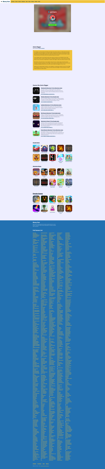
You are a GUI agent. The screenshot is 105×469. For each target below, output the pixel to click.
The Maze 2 (67, 368)
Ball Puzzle (34, 325)
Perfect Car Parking (60, 318)
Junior (27, 1)
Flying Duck (43, 413)
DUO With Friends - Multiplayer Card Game (44, 305)
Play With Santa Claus (60, 334)
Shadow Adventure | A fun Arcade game (50, 96)
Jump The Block (51, 328)
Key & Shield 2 (51, 341)
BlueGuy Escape (35, 377)
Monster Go (51, 455)
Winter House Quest (68, 435)
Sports (29, 1)
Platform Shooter (60, 332)
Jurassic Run (51, 332)
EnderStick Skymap (44, 361)
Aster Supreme (35, 299)
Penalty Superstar (60, 315)
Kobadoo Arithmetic (52, 361)
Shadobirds (59, 455)
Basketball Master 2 (36, 342)
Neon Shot (58, 265)
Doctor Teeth (43, 326)
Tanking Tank (67, 351)
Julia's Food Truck (52, 326)
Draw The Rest (43, 348)
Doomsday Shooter (44, 341)
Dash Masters (43, 311)
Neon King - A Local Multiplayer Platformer (60, 263)
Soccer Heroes (67, 265)
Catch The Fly (35, 447)
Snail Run (66, 258)
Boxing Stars (35, 401)
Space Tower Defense (68, 272)
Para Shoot (59, 307)
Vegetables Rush (68, 420)
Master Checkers (51, 415)
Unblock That (67, 410)
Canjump (34, 428)
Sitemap (47, 463)
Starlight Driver (67, 289)
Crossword (42, 280)
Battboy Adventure (36, 349)
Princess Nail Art (59, 352)
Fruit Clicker (43, 433)
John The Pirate (51, 324)
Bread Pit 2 (34, 403)
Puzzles (19, 1)
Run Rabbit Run (59, 431)
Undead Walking (67, 411)
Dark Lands (42, 309)
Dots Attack (43, 343)
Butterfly (34, 416)
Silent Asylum (67, 233)
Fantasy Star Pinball (44, 383)
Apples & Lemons (35, 296)
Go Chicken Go (51, 250)
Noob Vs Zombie (59, 284)
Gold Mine (50, 256)
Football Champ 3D (44, 417)
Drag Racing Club (43, 346)
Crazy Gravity (43, 267)
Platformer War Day (60, 333)
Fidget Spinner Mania (44, 388)
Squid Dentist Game (68, 279)
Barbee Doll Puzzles (36, 335)
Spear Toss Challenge (68, 275)
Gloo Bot (50, 249)
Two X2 (66, 403)
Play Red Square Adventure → (47, 118)
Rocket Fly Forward (60, 415)
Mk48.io (50, 452)
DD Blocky (42, 300)
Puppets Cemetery (60, 363)
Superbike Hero (67, 324)
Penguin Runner (59, 316)
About (44, 463)
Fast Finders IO (43, 385)
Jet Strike (50, 316)
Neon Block (59, 260)
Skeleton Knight (67, 238)
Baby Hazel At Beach (36, 310)
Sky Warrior (67, 241)
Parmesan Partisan (60, 310)
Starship (66, 290)
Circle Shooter (43, 239)
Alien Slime (34, 274)
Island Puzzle (51, 308)
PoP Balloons (59, 336)
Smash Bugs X (67, 255)
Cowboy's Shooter (44, 263)
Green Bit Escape (51, 262)
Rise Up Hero (59, 401)
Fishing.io (42, 397)
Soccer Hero (67, 264)
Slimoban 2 (67, 249)
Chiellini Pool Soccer (36, 454)
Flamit (42, 398)
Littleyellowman (51, 392)
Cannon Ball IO (35, 429)
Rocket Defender (59, 414)
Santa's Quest (59, 446)
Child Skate (34, 455)
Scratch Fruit (59, 451)
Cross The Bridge (43, 279)
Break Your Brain (35, 404)
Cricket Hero (43, 275)
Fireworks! (42, 396)
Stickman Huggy (68, 300)
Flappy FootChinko (44, 399)
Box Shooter (35, 400)
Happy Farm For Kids (52, 272)
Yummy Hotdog (67, 446)
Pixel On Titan (59, 328)
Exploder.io (42, 370)
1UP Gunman (35, 243)
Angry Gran (34, 280)
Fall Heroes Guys (43, 377)
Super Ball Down (68, 314)
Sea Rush (58, 452)
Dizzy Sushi (43, 324)
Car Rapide (34, 434)
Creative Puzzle (43, 272)
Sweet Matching (67, 332)
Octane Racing (59, 293)
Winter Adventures (68, 434)
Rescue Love (59, 397)
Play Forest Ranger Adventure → (48, 136)
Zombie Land (67, 454)
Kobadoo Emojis (51, 362)
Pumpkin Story (59, 362)
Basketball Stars (35, 343)
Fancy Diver (43, 382)
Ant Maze (34, 293)
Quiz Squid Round (60, 367)
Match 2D (50, 418)
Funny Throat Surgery (44, 456)
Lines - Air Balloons (52, 383)
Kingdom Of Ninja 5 (52, 353)
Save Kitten (59, 447)
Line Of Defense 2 (52, 381)
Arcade (16, 1)
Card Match (34, 436)
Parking (58, 309)
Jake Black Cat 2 (51, 311)
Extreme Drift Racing (44, 371)
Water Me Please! (68, 427)
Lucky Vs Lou (51, 394)
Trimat (66, 397)
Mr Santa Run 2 (59, 243)
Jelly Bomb (51, 313)
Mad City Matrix (51, 401)
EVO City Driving (43, 358)
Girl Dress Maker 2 (52, 245)
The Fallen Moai (67, 362)
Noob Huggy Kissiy (60, 276)
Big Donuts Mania (35, 359)
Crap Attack (43, 264)
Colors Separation (44, 255)
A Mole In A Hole (35, 264)
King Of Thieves (51, 350)
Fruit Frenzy (43, 435)
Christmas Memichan (44, 238)
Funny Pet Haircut (43, 446)
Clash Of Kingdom (44, 242)
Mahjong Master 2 (52, 405)
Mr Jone (58, 242)
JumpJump (51, 330)
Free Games (39, 463)
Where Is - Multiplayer (68, 429)
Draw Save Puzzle (44, 347)
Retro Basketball (59, 398)
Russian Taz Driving (60, 437)
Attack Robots (35, 301)
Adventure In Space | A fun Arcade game (50, 121)
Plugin (58, 335)
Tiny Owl (66, 381)
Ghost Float (51, 243)
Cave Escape (35, 448)
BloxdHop (34, 375)
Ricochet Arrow (59, 400)
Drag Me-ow (43, 345)
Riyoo (58, 402)
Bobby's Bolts (35, 379)
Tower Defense (67, 388)
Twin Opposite (67, 399)
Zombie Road (67, 456)
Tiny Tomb (67, 382)
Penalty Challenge (60, 311)
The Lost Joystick (68, 367)
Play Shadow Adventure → (47, 101)
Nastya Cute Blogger (60, 259)
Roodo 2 (58, 419)
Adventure (23, 1)
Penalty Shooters (60, 314)
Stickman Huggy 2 (68, 301)
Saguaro (58, 439)
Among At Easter (35, 278)
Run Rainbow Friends (60, 432)
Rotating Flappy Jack (60, 422)
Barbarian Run (35, 334)
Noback (58, 274)
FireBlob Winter (43, 395)
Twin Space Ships (68, 400)
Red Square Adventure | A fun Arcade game (50, 113)
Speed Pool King (68, 278)
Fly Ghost (42, 411)
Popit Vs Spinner (59, 343)
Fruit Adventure (43, 431)
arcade (40, 48)
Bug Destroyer (35, 411)
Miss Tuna (50, 447)
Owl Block (58, 301)
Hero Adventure (51, 280)
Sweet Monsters (67, 333)
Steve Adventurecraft (68, 293)
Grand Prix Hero (51, 258)
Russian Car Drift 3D (60, 434)
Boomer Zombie (35, 388)
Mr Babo (58, 241)
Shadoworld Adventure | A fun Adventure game (51, 88)
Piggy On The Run (60, 324)
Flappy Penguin (43, 400)
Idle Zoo (50, 299)
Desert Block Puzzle (44, 316)
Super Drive (67, 318)
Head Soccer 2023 (52, 275)
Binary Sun (6, 1)
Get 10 (50, 240)
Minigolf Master (51, 446)
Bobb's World (35, 378)
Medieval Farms (51, 430)
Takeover (66, 348)
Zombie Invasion (67, 452)
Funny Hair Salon (43, 444)
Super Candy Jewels (68, 315)
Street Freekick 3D (68, 310)
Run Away (58, 428)
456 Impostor (35, 257)
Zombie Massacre (68, 455)
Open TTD (58, 299)
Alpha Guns (34, 275)
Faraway (42, 384)
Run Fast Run (59, 429)
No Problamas (59, 273)
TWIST (66, 345)
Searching (58, 453)
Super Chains (67, 316)
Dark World (42, 310)
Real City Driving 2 (60, 376)
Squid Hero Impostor (68, 284)
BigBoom (34, 361)
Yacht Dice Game (68, 439)
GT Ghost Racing (51, 232)
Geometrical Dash (52, 239)
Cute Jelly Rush (43, 295)
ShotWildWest (67, 232)
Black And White (35, 368)
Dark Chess (43, 308)
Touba (66, 385)
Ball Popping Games (36, 324)
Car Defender (35, 433)
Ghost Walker (51, 244)
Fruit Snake (42, 437)
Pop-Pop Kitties (59, 341)
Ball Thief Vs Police (36, 328)
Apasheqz (34, 294)
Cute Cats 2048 (43, 292)
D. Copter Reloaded (44, 299)
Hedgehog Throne (52, 278)
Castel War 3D (35, 438)
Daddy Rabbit (43, 307)
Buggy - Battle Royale (36, 412)
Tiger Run (66, 377)
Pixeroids (58, 330)
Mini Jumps (51, 444)
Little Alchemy (51, 387)
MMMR (50, 400)
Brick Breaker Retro (36, 405)
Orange (58, 300)
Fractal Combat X (43, 429)
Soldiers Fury (67, 267)
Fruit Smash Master (44, 436)
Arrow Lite (34, 298)
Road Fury (58, 405)
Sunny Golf (67, 313)
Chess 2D (34, 452)
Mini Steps (50, 445)
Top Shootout (67, 383)
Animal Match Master (36, 283)
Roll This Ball (59, 416)
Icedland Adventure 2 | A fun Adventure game (51, 105)
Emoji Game (43, 360)
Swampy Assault (68, 331)
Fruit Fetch (42, 434)
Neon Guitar (59, 261)
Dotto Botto (43, 344)
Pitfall (58, 326)
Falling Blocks (43, 378)
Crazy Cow (42, 265)
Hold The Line (51, 289)
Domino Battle (43, 329)
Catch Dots (34, 445)
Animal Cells (35, 282)
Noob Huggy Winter (60, 277)
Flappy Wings (43, 403)
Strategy (36, 1)
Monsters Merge (59, 232)
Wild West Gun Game (68, 430)
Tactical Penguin (67, 347)
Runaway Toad (59, 433)
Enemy (42, 364)
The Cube (66, 359)
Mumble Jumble (59, 248)
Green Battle (51, 261)
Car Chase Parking (36, 431)
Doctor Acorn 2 (43, 325)
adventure (42, 48)
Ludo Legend (51, 395)
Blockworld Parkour (36, 371)
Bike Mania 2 (35, 362)
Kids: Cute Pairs (51, 347)
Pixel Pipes (59, 329)
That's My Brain (67, 358)
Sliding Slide (67, 248)
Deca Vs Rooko (43, 314)
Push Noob (59, 365)
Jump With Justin (51, 329)
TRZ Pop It (67, 344)
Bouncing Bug (35, 394)
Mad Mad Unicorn (52, 402)
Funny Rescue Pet (43, 451)
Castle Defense (35, 439)
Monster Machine (51, 456)
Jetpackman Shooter (52, 317)
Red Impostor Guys (60, 388)
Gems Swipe (51, 238)
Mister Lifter (51, 448)
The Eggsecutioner (68, 361)
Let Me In (50, 378)
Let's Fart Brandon (52, 379)
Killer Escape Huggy (52, 349)
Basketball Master (35, 341)
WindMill (66, 433)
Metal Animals (51, 438)
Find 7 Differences (44, 392)
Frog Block (42, 430)
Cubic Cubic (43, 283)
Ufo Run (66, 405)
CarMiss (34, 435)
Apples (34, 295)
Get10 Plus (50, 242)
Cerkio (34, 450)
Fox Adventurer (43, 428)
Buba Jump (34, 410)
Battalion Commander (36, 344)
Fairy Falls (34, 232)
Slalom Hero (67, 245)
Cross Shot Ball (43, 278)
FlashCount (42, 405)
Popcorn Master (59, 342)
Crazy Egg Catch (43, 266)
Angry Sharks (35, 281)
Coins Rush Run (43, 246)
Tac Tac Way (67, 346)
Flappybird (42, 404)
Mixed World (51, 449)
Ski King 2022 (67, 239)
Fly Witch (42, 412)
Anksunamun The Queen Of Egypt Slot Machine (36, 291)
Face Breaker (43, 375)
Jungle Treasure (51, 331)
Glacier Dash (51, 246)
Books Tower (35, 387)
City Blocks (42, 240)
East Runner (43, 359)
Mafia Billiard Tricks (52, 403)
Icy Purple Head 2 (52, 298)
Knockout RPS (51, 360)
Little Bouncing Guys (52, 388)
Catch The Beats (35, 446)
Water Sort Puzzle (68, 428)
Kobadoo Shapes (51, 364)
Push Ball (58, 364)
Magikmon (50, 404)
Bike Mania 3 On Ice (36, 363)
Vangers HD (67, 418)
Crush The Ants (43, 281)
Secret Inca (59, 454)
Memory (50, 434)
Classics (32, 1)
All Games (13, 1)
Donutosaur (43, 336)
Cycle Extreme (43, 297)
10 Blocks (34, 239)
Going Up (50, 255)
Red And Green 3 (60, 381)
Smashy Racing (67, 257)
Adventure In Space (36, 265)
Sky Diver (66, 240)
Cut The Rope (43, 284)
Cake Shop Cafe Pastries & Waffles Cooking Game (35, 420)
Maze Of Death (51, 427)
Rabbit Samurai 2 (60, 370)
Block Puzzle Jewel (36, 370)
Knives (50, 359)
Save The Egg (59, 448)
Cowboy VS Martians (44, 262)
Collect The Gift (43, 247)
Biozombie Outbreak (36, 365)
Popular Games (38, 193)
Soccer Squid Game (68, 266)
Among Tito (34, 279)
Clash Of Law (43, 243)
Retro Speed (59, 399)
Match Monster (51, 421)
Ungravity (66, 414)
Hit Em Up (50, 284)
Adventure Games (37, 166)
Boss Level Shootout (36, 393)
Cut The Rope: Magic (44, 289)
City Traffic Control (44, 241)
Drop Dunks (43, 351)
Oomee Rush (59, 297)
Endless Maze (43, 363)
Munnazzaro (59, 249)
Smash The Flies (67, 256)
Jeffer (50, 312)
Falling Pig (42, 381)
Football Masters (43, 419)
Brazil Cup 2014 (35, 402)
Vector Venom (67, 419)
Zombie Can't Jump (68, 451)
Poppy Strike (59, 345)
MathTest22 (51, 422)
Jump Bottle (51, 327)
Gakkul (50, 233)
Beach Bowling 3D (35, 358)
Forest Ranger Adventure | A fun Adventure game (52, 130)
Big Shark (34, 360)
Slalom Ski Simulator (68, 246)
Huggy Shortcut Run (52, 290)
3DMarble (34, 255)
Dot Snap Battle (43, 342)
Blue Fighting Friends (36, 376)
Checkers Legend (35, 451)
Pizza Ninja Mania (60, 331)
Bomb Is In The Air (35, 383)
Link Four (50, 384)
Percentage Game (60, 317)
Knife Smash (51, 358)
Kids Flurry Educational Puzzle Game (52, 345)
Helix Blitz (50, 279)
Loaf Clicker (51, 393)
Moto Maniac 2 (35, 233)
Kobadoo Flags (51, 363)
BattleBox (34, 352)
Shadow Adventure (60, 456)
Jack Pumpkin (51, 310)
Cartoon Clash (35, 437)
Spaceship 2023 (67, 274)
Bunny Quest (35, 415)
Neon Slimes (59, 266)
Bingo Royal (35, 364)
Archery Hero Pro (35, 297)
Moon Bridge (59, 233)
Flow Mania (42, 410)
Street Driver (67, 307)
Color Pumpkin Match (44, 249)
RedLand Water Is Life (60, 396)
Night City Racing (60, 267)
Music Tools (59, 250)
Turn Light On (67, 398)
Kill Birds (50, 348)
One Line (58, 296)
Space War (67, 273)
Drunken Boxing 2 (43, 352)
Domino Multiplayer (44, 330)
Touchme (66, 386)
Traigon (66, 392)
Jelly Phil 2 (50, 315)
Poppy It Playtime (60, 344)
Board (39, 1)
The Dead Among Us (68, 360)
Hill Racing (50, 283)
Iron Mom (50, 307)
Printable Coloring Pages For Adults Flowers (60, 354)
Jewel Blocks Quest (52, 318)
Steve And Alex (67, 294)
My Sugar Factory (60, 255)
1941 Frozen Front (35, 242)
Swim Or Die (67, 334)
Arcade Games (36, 142)
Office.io (58, 294)
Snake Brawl (67, 261)
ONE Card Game (59, 290)
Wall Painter (67, 422)
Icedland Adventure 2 (52, 297)
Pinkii (58, 325)
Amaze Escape (35, 276)
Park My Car (59, 308)
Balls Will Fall (35, 331)
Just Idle (50, 334)
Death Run (42, 313)
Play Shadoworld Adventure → (48, 94)
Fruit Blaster (43, 432)
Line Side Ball (51, 382)
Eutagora (42, 369)
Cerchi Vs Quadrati (36, 449)
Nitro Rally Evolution (60, 272)
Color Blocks (43, 248)
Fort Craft (42, 427)
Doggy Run (42, 327)
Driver (42, 350)
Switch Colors (67, 341)
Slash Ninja (67, 247)
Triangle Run (67, 393)
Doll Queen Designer (44, 328)
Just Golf (50, 333)
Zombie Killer (67, 453)
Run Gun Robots (59, 430)
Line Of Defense (51, 380)
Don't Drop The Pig (44, 331)
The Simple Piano (68, 371)
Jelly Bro (50, 314)
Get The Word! (51, 241)
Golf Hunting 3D (51, 257)
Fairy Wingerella (43, 376)
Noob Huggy (59, 275)
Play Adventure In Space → (47, 127)
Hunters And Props (52, 293)
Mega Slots (51, 431)
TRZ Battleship (67, 343)
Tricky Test (67, 396)
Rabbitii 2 (58, 371)
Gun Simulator (51, 263)
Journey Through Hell (52, 325)
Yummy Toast (67, 447)
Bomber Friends (35, 384)
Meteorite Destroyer (52, 439)
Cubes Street (43, 282)
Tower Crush (67, 387)
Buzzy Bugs (34, 417)
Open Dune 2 (59, 298)
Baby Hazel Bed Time (36, 317)
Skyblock (66, 242)
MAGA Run (50, 399)
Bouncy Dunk (35, 395)
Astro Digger (35, 300)
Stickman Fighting (68, 299)
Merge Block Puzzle (52, 435)
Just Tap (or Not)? (52, 335)
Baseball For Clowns (36, 336)
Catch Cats (34, 444)
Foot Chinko (43, 414)
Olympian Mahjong (60, 295)
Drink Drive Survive (44, 349)
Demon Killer (43, 315)
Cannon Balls (35, 430)
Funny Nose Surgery (44, 445)
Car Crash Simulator (36, 432)
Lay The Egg (51, 377)
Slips (66, 250)
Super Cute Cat (67, 317)
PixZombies (59, 327)
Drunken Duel (43, 353)
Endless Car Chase (44, 362)
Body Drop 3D (35, 380)
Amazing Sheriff (35, 277)
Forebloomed (43, 422)
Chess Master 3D (35, 453)
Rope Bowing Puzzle (60, 420)
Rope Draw (59, 421)
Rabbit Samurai (59, 369)
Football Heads (43, 418)
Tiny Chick (67, 380)
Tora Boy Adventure (68, 384)
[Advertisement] (24, 38)
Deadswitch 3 (43, 312)
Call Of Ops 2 (35, 422)
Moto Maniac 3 (59, 238)
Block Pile (34, 369)
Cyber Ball (42, 296)
